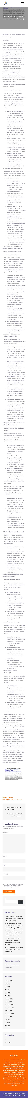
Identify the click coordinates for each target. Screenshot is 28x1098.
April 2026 (7, 993)
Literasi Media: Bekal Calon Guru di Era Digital (13, 808)
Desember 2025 (9, 1005)
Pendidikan (8, 1042)
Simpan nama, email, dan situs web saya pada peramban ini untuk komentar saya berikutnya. (13, 885)
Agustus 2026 (8, 981)
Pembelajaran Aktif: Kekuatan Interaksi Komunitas (15, 815)
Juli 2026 (7, 984)
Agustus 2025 (8, 1017)
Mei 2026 (7, 990)
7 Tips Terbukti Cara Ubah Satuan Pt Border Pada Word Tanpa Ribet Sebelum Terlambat (14, 918)
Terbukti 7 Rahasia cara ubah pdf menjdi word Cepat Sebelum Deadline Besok (14, 949)
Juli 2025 (7, 1020)
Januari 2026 (8, 1002)
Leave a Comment (17, 799)
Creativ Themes (20, 1095)
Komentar (6, 832)
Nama (5, 856)
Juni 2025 (7, 1023)
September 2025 (9, 1014)
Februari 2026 (8, 999)
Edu (9, 799)
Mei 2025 (7, 1026)
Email (4, 865)
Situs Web (5, 874)
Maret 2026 (8, 996)
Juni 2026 (7, 987)
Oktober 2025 (8, 1011)
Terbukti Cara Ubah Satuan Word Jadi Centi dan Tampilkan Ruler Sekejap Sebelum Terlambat (14, 933)
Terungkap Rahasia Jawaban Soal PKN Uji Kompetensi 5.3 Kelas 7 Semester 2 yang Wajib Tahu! (14, 926)
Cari (6, 899)
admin (5, 797)
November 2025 (9, 1008)
